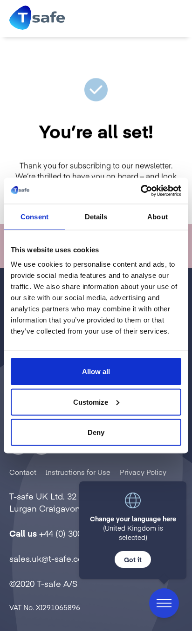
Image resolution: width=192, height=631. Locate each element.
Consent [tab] (34, 216)
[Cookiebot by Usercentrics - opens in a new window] (140, 191)
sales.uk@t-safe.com (50, 558)
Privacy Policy (143, 472)
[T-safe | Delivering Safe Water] (37, 18)
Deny (96, 432)
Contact (22, 472)
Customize (90, 402)
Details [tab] (96, 216)
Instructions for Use (78, 472)
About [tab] (157, 216)
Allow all (96, 371)
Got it (133, 559)
